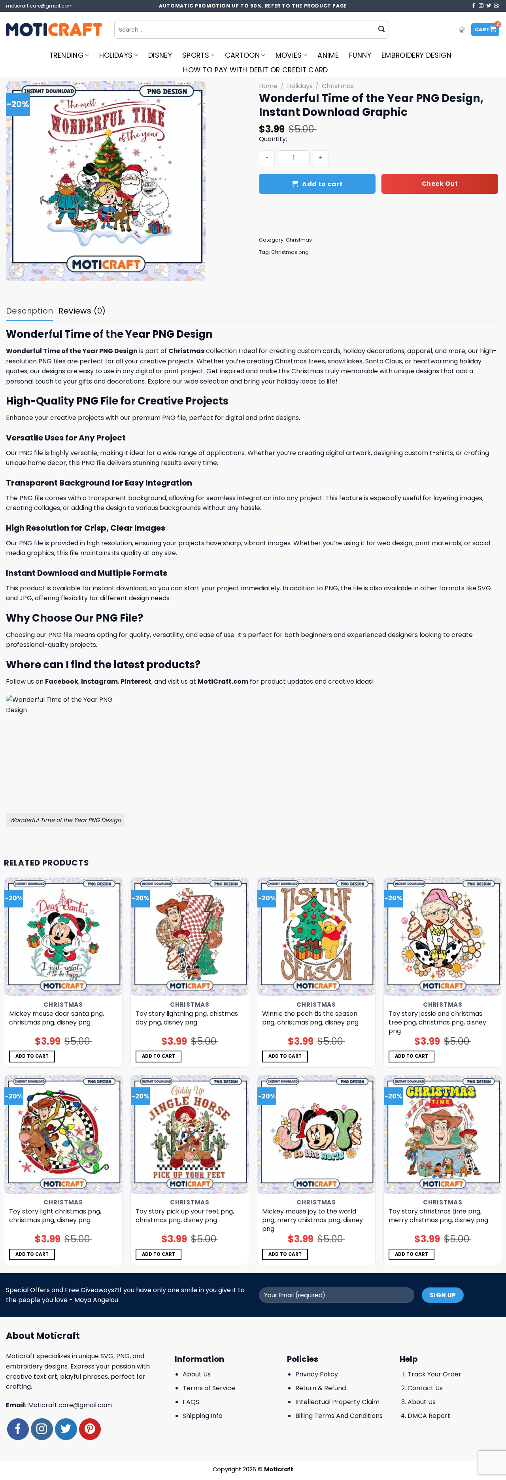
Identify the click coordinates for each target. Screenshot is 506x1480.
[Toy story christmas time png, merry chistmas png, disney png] (443, 1134)
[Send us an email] (496, 6)
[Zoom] (16, 271)
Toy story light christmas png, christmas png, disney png (55, 1216)
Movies (289, 55)
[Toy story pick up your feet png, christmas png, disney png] (190, 1134)
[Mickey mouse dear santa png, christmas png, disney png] (63, 937)
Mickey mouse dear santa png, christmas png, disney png (56, 1018)
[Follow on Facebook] (473, 6)
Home (268, 86)
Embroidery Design (416, 55)
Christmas (338, 86)
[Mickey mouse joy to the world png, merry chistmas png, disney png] (316, 1134)
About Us (197, 1374)
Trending (66, 55)
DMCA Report (429, 1415)
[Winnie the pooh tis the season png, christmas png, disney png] (316, 937)
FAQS (191, 1401)
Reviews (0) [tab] (82, 310)
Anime (328, 55)
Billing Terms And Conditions (339, 1415)
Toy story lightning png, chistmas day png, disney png (187, 1018)
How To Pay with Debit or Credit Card (255, 70)
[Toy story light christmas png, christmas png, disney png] (63, 1134)
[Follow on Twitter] (488, 6)
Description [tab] (29, 310)
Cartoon (242, 55)
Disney (160, 55)
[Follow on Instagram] (481, 6)
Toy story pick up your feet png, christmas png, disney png (185, 1216)
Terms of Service (209, 1388)
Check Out (440, 184)
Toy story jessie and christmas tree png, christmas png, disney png (437, 1022)
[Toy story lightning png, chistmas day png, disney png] (190, 937)
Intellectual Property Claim (337, 1401)
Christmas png (290, 252)
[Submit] (381, 29)
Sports (195, 55)
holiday (354, 350)
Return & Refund (320, 1388)
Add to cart (322, 184)
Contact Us (425, 1388)
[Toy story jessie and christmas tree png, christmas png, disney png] (443, 937)
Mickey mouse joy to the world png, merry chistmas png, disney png (312, 1220)
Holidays (116, 55)
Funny (360, 55)
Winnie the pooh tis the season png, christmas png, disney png (310, 1018)
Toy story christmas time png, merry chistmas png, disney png (438, 1216)
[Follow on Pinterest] (90, 1429)
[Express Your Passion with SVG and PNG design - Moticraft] (54, 29)
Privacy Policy (316, 1374)
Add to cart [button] (32, 1056)
